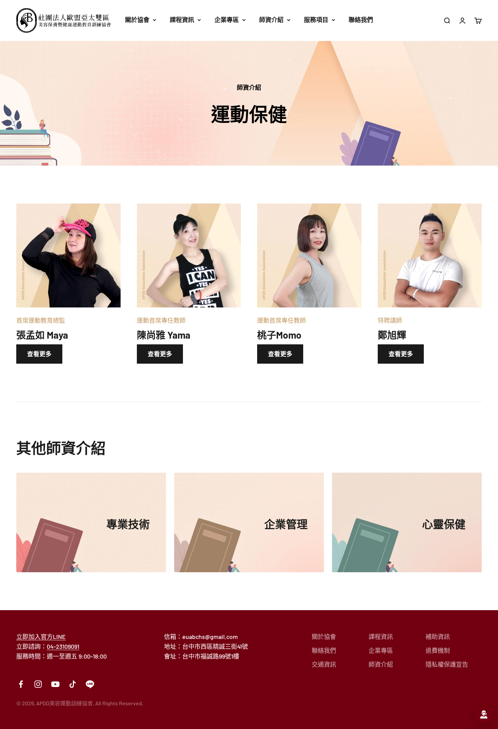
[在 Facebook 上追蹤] (20, 684)
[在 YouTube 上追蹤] (55, 684)
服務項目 (316, 19)
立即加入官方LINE (41, 636)
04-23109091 (63, 646)
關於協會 (137, 19)
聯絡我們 (361, 19)
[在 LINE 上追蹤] (90, 684)
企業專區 (226, 19)
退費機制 (438, 650)
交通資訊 (324, 664)
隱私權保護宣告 (447, 664)
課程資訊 (182, 19)
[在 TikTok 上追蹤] (72, 684)
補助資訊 (438, 636)
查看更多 (39, 354)
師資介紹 (271, 19)
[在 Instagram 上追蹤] (38, 684)
